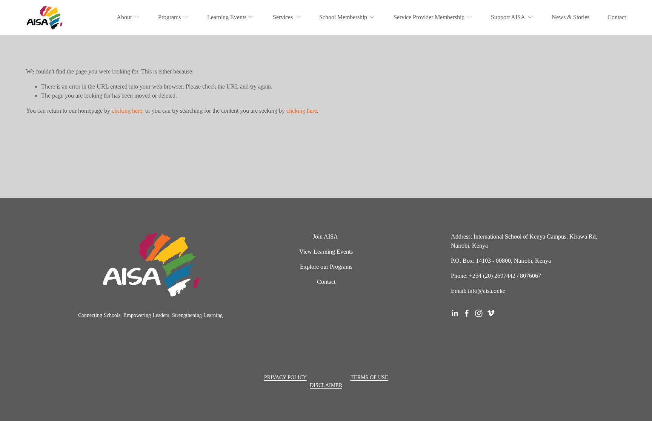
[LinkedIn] (454, 313)
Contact (616, 17)
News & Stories (570, 17)
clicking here (127, 110)
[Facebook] (467, 313)
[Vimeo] (491, 313)
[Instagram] (479, 313)
